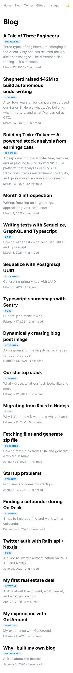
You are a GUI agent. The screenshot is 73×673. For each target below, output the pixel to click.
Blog (18, 5)
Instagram (55, 5)
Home (8, 5)
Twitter (28, 5)
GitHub (40, 5)
